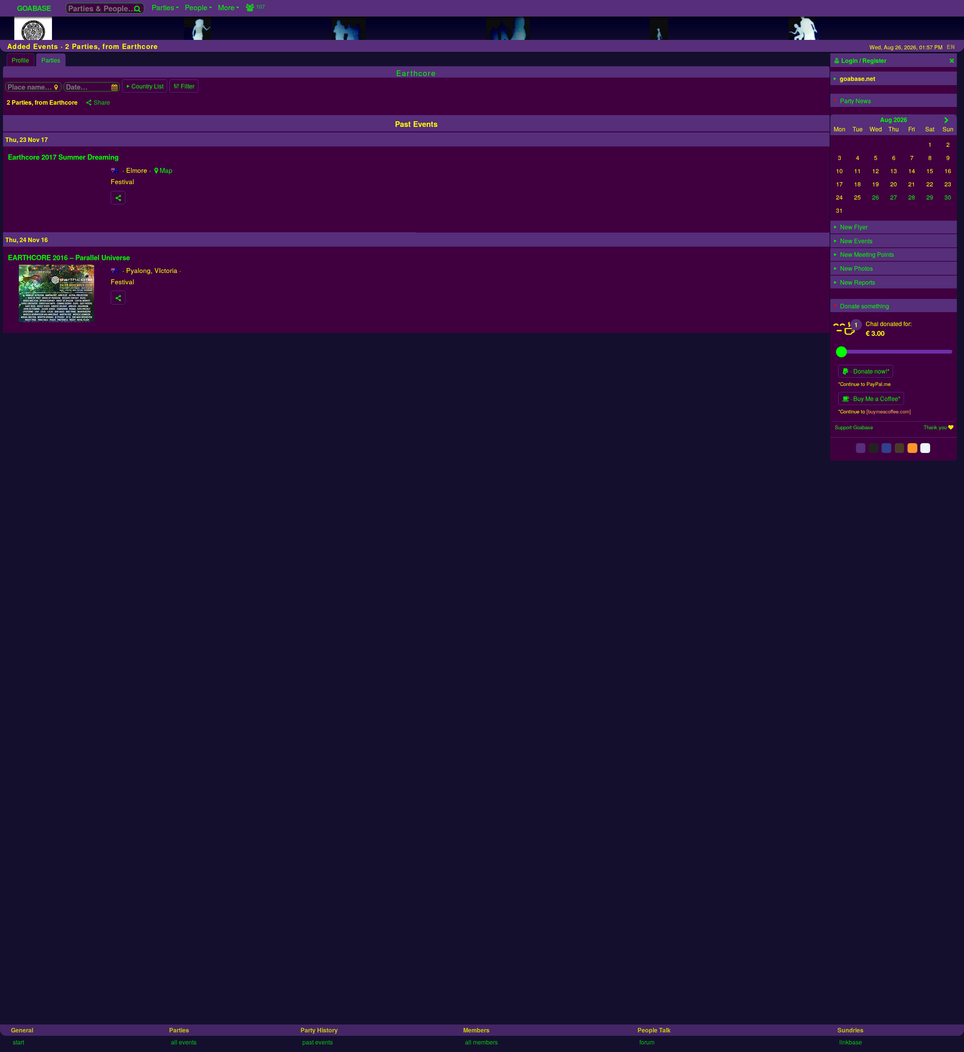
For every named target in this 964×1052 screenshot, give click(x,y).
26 (875, 197)
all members (481, 1042)
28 (911, 197)
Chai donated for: (889, 323)
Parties (50, 60)
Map (166, 170)
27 (893, 197)
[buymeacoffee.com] (888, 411)
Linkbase (850, 1042)
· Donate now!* (869, 371)
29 (929, 197)
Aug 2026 (893, 119)
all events (184, 1042)
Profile (20, 60)
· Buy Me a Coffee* (874, 398)
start (18, 1042)
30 (947, 197)
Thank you (935, 426)
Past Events (317, 1042)
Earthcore (416, 72)
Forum (646, 1042)
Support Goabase (854, 426)
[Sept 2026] (946, 119)
